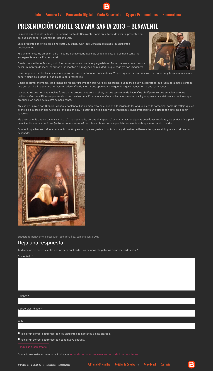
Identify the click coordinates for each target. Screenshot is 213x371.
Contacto (165, 364)
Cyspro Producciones (142, 14)
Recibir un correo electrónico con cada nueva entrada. (52, 339)
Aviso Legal (150, 364)
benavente (37, 236)
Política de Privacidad (98, 364)
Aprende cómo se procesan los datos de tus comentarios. (104, 354)
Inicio (36, 14)
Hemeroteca (171, 14)
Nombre (23, 296)
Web (20, 321)
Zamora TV (54, 14)
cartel (48, 236)
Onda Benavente (109, 14)
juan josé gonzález (64, 236)
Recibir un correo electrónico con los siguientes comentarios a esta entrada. (65, 333)
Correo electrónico (30, 308)
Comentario (26, 256)
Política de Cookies (125, 364)
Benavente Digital (79, 14)
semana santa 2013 (88, 236)
